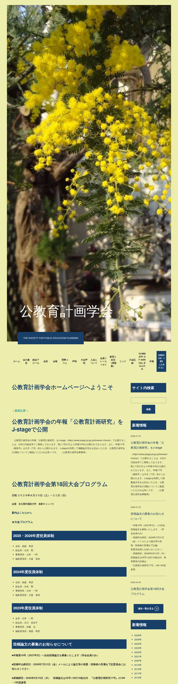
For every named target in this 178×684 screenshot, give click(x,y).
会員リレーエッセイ (103, 361)
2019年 (138, 664)
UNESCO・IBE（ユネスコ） (161, 361)
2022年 (138, 652)
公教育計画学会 (66, 310)
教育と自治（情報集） (113, 361)
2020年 (138, 660)
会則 (45, 361)
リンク (122, 361)
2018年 (138, 669)
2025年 (138, 639)
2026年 (138, 635)
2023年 (138, 648)
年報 (151, 361)
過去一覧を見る (146, 608)
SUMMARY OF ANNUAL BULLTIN (142, 361)
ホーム (16, 361)
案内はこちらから (22, 512)
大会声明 (84, 361)
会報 (55, 361)
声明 (74, 361)
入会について (94, 361)
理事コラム (65, 361)
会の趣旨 (26, 361)
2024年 (138, 643)
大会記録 (132, 361)
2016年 (138, 677)
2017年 (138, 673)
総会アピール (36, 361)
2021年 (138, 656)
